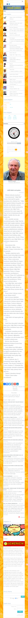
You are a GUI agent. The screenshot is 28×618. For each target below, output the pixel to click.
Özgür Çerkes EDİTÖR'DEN (16, 17)
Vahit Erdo (12, 69)
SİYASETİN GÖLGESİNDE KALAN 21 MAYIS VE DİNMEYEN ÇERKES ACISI (17, 41)
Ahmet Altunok (13, 52)
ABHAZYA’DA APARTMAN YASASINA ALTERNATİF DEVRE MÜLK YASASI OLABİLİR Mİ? (16, 48)
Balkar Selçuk (13, 79)
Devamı (22, 517)
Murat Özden (13, 21)
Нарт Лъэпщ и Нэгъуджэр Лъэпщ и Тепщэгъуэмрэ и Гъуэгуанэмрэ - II (16, 82)
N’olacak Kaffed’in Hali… (15, 88)
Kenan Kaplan (13, 58)
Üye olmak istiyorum (20, 615)
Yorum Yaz (21, 387)
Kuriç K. (11, 63)
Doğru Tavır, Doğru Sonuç (15, 54)
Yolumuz (11, 19)
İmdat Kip (12, 87)
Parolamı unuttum (20, 614)
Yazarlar (15, 390)
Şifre (15, 609)
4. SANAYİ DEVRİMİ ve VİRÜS (16, 71)
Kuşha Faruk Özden (14, 74)
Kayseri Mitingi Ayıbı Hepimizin (16, 76)
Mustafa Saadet (13, 33)
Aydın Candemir (13, 91)
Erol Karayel (12, 38)
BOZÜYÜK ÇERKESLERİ (15, 35)
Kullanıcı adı (13, 606)
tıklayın (18, 396)
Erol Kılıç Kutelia (13, 45)
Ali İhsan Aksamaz (14, 27)
